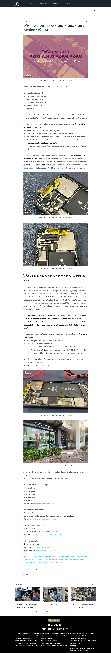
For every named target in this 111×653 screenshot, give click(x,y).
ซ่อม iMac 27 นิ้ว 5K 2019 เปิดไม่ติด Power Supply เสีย (27, 606)
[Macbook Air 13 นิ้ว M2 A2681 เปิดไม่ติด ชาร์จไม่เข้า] (83, 594)
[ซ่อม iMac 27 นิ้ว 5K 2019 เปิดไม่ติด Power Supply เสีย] (27, 594)
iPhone (44, 10)
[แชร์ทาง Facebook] (24, 569)
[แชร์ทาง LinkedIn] (33, 569)
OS (50, 10)
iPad (37, 10)
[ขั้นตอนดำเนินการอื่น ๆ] (87, 21)
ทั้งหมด (16, 10)
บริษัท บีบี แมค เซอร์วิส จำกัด (55, 629)
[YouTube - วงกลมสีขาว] (55, 625)
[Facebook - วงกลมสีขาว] (49, 625)
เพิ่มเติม (85, 10)
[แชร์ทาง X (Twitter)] (28, 569)
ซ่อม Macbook (58, 10)
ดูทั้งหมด (94, 584)
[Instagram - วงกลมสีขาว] (57, 625)
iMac (31, 10)
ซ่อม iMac (67, 10)
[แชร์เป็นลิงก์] (37, 569)
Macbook (24, 10)
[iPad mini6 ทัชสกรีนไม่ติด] (55, 594)
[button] (56, 3)
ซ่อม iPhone (77, 10)
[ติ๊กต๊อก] (60, 625)
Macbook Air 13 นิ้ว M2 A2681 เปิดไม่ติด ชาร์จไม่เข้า (83, 606)
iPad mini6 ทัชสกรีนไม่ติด (53, 605)
